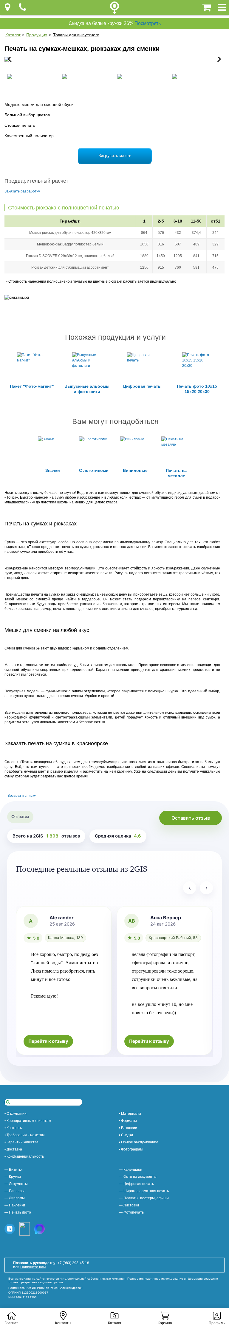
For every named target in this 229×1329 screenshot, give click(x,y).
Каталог (13, 34)
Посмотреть (147, 23)
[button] (217, 59)
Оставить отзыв (190, 818)
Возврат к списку (21, 795)
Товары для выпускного (76, 34)
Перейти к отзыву (48, 1041)
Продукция (36, 34)
